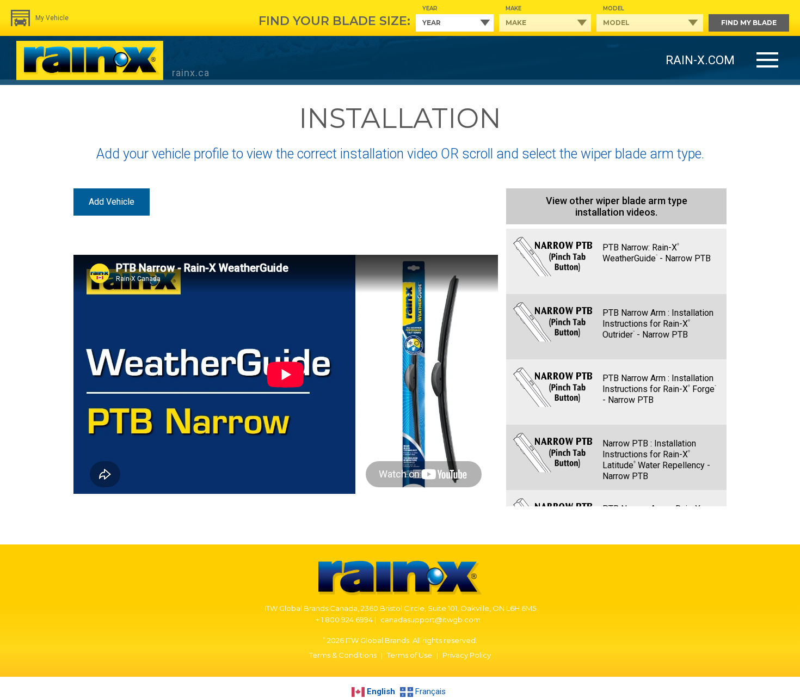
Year (430, 8)
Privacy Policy (466, 655)
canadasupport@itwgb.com (430, 619)
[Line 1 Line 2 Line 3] (767, 60)
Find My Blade (749, 23)
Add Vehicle (111, 202)
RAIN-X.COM (700, 60)
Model (613, 8)
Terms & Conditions (343, 655)
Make (513, 8)
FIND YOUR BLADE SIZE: (334, 21)
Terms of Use (409, 655)
